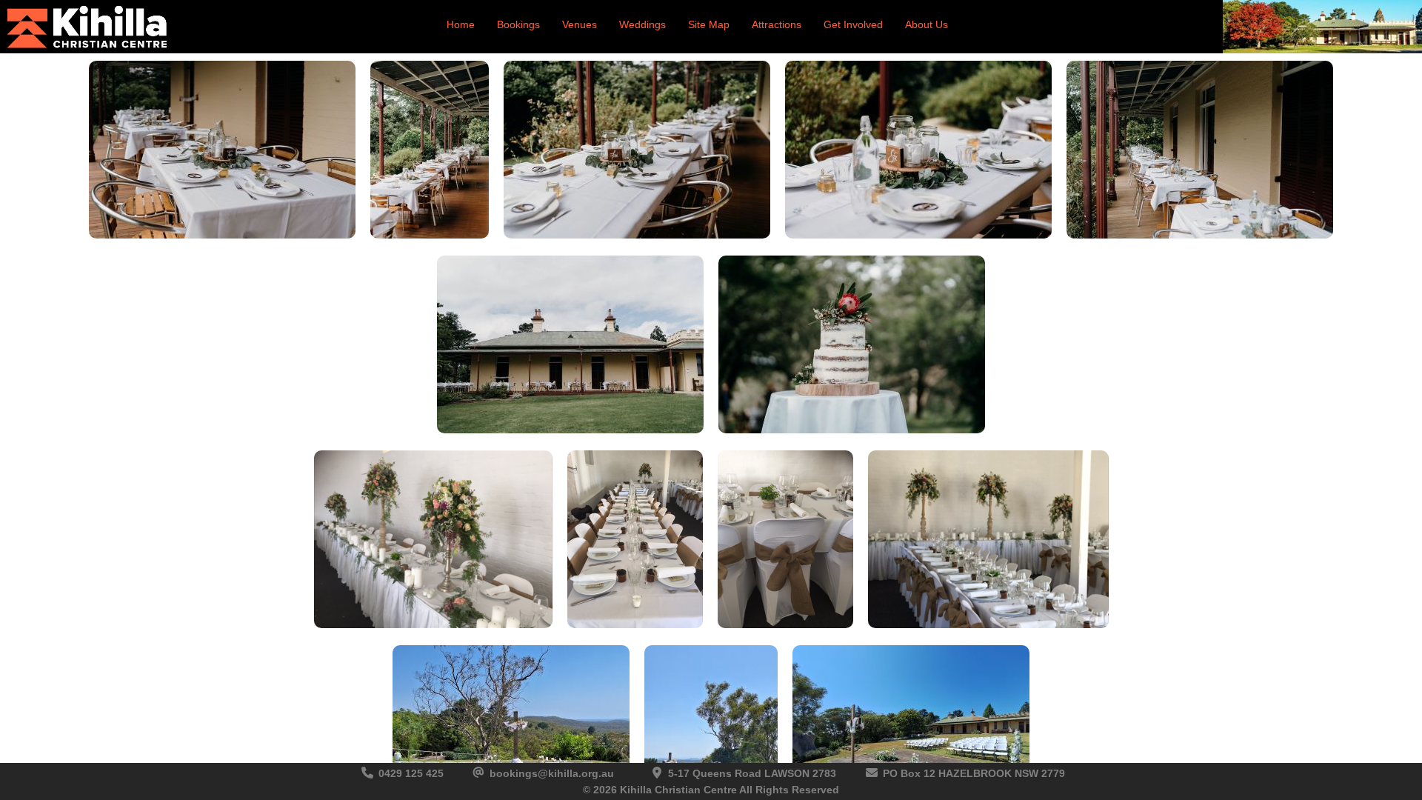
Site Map (709, 24)
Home (461, 24)
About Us (926, 24)
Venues (579, 24)
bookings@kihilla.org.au (552, 773)
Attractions (776, 24)
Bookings (518, 24)
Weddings (642, 24)
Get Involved (853, 24)
